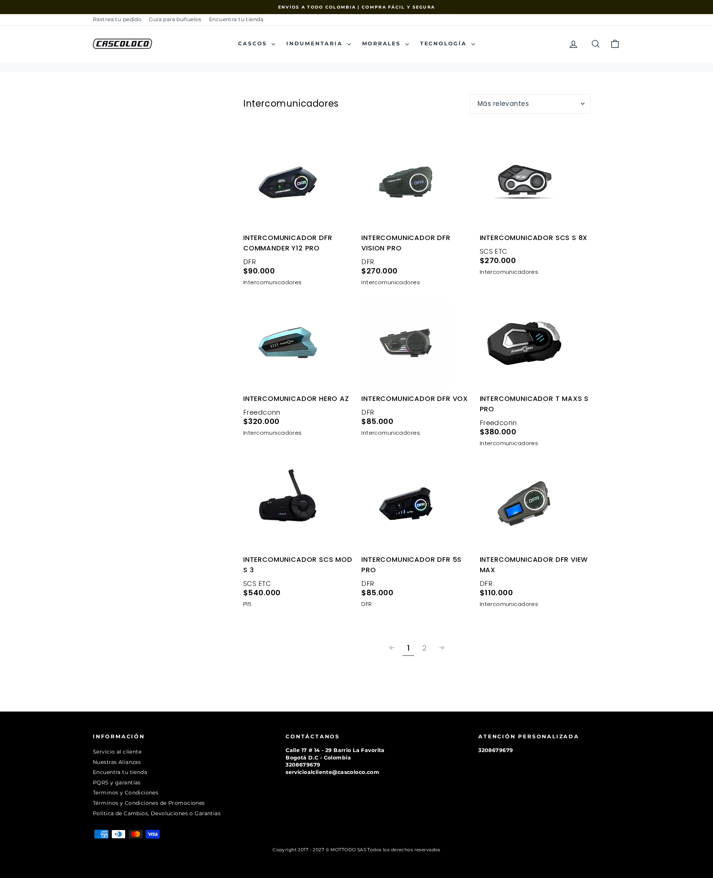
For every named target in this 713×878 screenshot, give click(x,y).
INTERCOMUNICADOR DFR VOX (414, 398)
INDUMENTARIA (315, 43)
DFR (249, 261)
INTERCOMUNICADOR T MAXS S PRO (534, 404)
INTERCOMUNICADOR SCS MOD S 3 (297, 564)
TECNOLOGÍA (444, 43)
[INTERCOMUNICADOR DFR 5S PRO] (416, 505)
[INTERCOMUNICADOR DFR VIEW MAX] (535, 505)
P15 (247, 604)
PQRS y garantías (117, 782)
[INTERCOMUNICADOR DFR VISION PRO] (416, 183)
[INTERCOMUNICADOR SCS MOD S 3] (298, 505)
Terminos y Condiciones (125, 792)
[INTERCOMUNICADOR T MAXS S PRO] (535, 344)
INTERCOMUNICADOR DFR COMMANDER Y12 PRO (287, 243)
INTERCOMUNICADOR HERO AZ (296, 398)
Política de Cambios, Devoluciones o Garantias (157, 813)
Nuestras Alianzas (117, 762)
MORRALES (382, 43)
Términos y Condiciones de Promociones (149, 803)
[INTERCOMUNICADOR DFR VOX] (416, 344)
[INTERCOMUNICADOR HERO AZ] (298, 344)
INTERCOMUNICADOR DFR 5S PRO (411, 564)
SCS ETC (494, 251)
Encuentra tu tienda (236, 19)
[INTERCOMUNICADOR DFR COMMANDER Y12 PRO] (298, 183)
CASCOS (254, 43)
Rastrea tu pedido (117, 19)
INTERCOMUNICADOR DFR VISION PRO (405, 243)
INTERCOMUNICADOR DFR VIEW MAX (534, 564)
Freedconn (261, 412)
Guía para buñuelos (175, 19)
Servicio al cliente (117, 751)
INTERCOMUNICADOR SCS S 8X (534, 237)
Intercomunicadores (272, 282)
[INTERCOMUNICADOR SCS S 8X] (535, 183)
